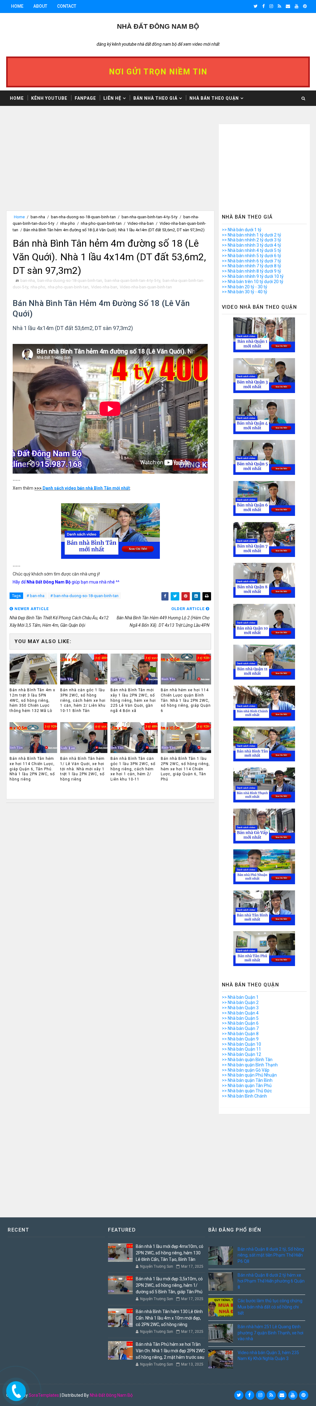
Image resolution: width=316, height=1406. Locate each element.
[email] (288, 6)
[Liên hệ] (14, 1389)
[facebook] (263, 6)
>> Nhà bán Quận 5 (240, 1018)
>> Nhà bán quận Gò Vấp (245, 1070)
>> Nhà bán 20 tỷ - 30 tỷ (244, 286)
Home (17, 6)
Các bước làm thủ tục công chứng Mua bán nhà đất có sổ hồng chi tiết (270, 1306)
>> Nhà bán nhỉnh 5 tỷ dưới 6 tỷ (251, 255)
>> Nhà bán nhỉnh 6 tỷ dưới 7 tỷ (251, 260)
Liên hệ (112, 98)
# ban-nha (35, 595)
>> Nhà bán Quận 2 (240, 1002)
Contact (66, 6)
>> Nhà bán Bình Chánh (244, 1096)
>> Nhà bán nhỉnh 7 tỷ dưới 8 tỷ (251, 265)
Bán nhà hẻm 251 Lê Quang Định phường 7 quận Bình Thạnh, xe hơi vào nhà (270, 1332)
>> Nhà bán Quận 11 (241, 1049)
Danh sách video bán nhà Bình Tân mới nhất (86, 488)
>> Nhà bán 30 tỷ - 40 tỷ (244, 291)
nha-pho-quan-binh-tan (101, 223)
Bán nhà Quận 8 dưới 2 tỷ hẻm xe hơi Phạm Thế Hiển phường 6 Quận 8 (271, 1281)
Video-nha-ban (140, 223)
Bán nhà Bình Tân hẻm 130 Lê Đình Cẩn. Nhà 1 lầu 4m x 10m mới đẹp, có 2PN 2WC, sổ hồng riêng (169, 1318)
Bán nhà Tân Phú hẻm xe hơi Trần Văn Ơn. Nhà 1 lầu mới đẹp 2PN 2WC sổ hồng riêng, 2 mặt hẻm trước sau (170, 1351)
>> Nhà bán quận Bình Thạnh (250, 1064)
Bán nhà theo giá (155, 98)
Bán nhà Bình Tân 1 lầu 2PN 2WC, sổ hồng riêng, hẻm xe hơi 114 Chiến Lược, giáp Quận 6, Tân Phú (185, 768)
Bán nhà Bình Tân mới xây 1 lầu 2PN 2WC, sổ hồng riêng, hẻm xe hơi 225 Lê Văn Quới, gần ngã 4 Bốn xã (133, 700)
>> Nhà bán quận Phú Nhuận (249, 1075)
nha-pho (67, 223)
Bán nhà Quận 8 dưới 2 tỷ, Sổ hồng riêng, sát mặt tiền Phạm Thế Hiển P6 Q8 (271, 1255)
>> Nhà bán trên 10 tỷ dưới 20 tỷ (252, 281)
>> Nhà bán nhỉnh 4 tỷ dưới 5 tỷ (251, 250)
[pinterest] (304, 6)
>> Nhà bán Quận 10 (241, 1044)
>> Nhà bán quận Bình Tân (247, 1059)
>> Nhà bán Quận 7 (240, 1028)
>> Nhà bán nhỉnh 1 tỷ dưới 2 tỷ (251, 234)
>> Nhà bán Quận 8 (240, 1033)
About (40, 6)
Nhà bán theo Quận (214, 98)
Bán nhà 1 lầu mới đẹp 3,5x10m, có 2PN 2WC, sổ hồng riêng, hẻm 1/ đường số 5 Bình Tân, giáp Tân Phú (169, 1285)
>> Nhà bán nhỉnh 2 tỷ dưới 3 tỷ (251, 239)
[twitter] (255, 6)
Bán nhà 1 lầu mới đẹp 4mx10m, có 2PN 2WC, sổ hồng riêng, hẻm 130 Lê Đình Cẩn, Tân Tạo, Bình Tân (169, 1253)
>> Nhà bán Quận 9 (240, 1038)
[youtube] (296, 6)
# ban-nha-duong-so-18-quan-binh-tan (84, 595)
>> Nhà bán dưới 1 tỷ (241, 229)
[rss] (279, 6)
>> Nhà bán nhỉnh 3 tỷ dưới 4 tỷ (251, 245)
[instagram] (271, 6)
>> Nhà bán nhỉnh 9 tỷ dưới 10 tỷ (253, 276)
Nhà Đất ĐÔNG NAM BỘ (158, 26)
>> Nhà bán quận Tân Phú (247, 1085)
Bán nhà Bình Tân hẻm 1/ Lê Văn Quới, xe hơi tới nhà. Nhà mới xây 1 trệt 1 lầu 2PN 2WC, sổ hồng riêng (82, 768)
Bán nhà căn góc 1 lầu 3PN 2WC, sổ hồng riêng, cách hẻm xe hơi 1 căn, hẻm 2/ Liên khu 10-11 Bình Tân (83, 700)
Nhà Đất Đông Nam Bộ (111, 1395)
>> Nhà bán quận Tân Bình (247, 1080)
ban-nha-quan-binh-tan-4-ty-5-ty (149, 217)
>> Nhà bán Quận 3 (240, 1007)
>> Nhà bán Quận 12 (241, 1054)
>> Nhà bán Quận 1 (240, 997)
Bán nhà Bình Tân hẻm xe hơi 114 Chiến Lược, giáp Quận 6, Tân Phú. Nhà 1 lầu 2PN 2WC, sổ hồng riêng (32, 768)
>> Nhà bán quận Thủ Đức (247, 1090)
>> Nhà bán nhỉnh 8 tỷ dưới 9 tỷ (251, 271)
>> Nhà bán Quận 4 (240, 1013)
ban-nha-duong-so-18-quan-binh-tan (83, 217)
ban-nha (38, 217)
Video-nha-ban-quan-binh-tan (146, 287)
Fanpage (85, 98)
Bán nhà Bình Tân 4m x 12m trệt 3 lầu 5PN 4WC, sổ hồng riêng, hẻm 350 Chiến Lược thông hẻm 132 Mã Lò (32, 700)
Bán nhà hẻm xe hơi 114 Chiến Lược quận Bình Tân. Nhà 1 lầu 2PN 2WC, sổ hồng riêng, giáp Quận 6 (186, 700)
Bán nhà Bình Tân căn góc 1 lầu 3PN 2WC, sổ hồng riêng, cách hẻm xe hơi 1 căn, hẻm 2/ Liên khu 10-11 (133, 768)
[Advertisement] (110, 167)
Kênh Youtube (49, 98)
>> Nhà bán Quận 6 (240, 1023)
